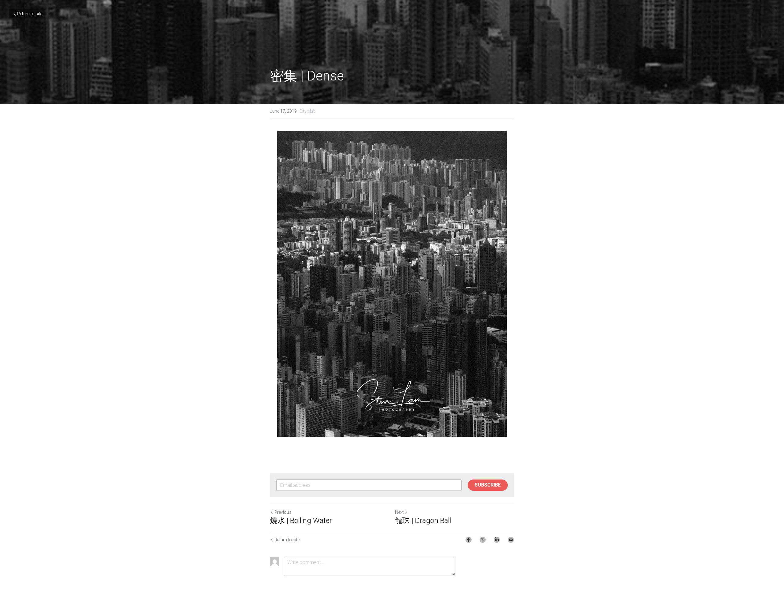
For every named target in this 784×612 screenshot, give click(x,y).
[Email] (511, 540)
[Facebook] (469, 540)
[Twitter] (483, 540)
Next (399, 512)
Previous (283, 512)
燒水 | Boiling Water (301, 520)
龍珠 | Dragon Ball (423, 520)
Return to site (29, 13)
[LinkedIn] (497, 540)
